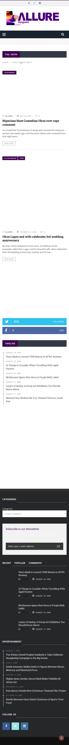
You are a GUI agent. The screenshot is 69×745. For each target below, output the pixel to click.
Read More (9, 143)
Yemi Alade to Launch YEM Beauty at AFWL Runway (28, 39)
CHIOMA (25, 579)
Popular (19, 562)
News (22, 158)
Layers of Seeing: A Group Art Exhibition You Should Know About (41, 623)
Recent (6, 562)
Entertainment (9, 73)
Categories (7, 508)
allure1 (9, 116)
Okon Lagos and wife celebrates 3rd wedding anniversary (33, 238)
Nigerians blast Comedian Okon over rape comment (30, 122)
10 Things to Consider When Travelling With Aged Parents (31, 42)
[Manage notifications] (61, 738)
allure (25, 629)
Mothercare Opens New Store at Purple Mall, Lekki (41, 607)
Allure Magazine (10, 158)
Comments (35, 562)
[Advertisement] (34, 290)
